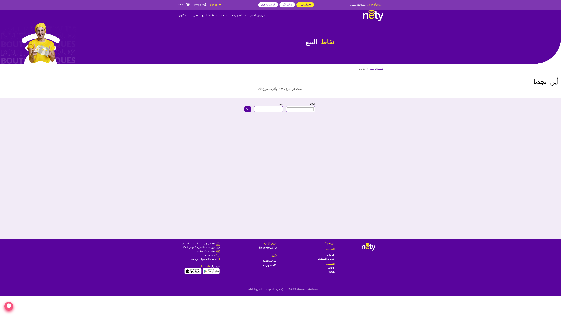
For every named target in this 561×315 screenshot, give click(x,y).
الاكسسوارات (270, 265)
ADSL (331, 268)
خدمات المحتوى (326, 258)
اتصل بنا (195, 15)
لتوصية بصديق (268, 4)
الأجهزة (238, 15)
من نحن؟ (330, 243)
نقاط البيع (208, 15)
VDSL (331, 272)
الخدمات (223, 15)
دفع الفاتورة (305, 4)
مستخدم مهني (358, 4)
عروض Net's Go (268, 247)
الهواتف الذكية (270, 260)
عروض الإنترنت (255, 15)
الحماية (331, 255)
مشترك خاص (374, 4)
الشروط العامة (254, 289)
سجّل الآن (287, 4)
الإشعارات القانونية (275, 289)
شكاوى (183, 15)
